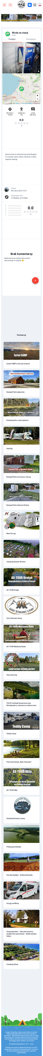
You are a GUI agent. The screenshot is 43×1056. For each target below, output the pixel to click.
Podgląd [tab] (12, 39)
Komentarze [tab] (31, 39)
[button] (21, 88)
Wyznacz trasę (10, 114)
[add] (35, 280)
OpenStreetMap (27, 103)
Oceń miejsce (33, 114)
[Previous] (6, 58)
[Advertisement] (21, 138)
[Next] (37, 58)
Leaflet (16, 103)
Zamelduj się (21, 114)
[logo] (21, 4)
